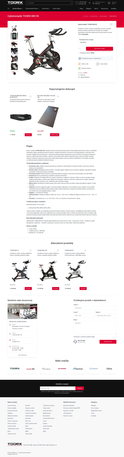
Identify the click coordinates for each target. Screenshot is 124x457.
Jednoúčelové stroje (13, 428)
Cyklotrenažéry (103, 16)
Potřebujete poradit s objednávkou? (91, 58)
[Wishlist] (90, 3)
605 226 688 (80, 2)
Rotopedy (28, 418)
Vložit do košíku (100, 48)
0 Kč (114, 3)
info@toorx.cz (16, 341)
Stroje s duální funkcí (31, 423)
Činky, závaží (46, 408)
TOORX (85, 73)
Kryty (9, 431)
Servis (96, 8)
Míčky (26, 431)
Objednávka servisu (96, 410)
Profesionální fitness (32, 8)
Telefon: (98, 312)
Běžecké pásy (47, 413)
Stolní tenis (45, 8)
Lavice (45, 421)
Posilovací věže (29, 410)
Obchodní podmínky (68, 405)
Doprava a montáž (68, 410)
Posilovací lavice (47, 410)
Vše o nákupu (95, 408)
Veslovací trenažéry (30, 413)
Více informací (22, 355)
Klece (26, 426)
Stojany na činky (29, 408)
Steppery (10, 413)
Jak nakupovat (67, 413)
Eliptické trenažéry (13, 416)
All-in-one (28, 421)
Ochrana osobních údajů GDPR (71, 408)
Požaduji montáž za (87, 53)
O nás (92, 413)
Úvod (86, 16)
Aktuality (93, 405)
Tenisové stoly (12, 434)
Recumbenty (46, 416)
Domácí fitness (16, 8)
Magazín (88, 8)
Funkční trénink (12, 426)
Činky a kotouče (12, 423)
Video (81, 8)
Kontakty (113, 8)
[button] (14, 73)
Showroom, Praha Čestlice (17, 321)
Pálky (44, 431)
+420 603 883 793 (17, 335)
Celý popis (85, 34)
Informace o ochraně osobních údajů (84, 337)
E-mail (75, 312)
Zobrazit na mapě (17, 328)
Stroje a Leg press (13, 421)
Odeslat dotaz (108, 341)
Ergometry (10, 418)
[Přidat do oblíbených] (111, 24)
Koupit (29, 134)
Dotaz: (75, 319)
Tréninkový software (48, 405)
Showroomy (104, 8)
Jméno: (76, 304)
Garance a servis (68, 416)
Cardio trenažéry (47, 426)
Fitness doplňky (12, 408)
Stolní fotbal (56, 8)
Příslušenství (28, 428)
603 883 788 (82, 4)
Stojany (45, 423)
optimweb (15, 454)
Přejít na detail (54, 134)
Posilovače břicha (12, 410)
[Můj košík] (109, 3)
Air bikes (27, 405)
